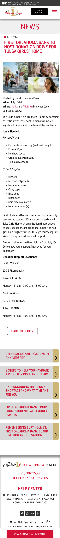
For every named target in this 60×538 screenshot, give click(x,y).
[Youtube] (32, 513)
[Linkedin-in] (38, 513)
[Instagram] (27, 513)
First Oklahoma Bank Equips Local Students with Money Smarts (27, 411)
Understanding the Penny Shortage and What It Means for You (27, 390)
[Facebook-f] (22, 513)
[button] (54, 11)
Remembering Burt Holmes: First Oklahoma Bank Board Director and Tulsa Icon (27, 431)
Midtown (28, 106)
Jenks (14, 106)
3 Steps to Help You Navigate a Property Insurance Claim (27, 372)
